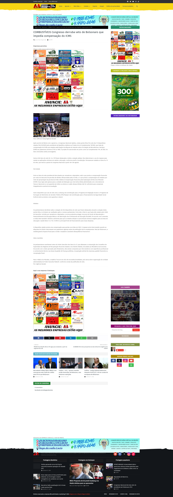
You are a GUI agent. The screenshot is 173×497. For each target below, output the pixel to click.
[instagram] (136, 1)
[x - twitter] (130, 1)
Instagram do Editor (134, 494)
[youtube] (133, 1)
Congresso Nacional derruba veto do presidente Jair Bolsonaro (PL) (124, 316)
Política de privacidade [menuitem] (113, 6)
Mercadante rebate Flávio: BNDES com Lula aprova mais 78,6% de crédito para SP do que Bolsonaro (44, 372)
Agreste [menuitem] (67, 6)
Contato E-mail (124, 494)
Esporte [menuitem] (95, 6)
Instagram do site (113, 494)
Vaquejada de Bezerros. (120, 306)
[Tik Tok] (137, 360)
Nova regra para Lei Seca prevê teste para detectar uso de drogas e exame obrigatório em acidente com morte (53, 477)
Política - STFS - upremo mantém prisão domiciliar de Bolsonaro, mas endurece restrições (70, 372)
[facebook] (127, 1)
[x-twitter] (119, 360)
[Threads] (113, 365)
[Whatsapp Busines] (137, 365)
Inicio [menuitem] (60, 6)
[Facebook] (125, 365)
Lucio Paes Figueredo (40, 39)
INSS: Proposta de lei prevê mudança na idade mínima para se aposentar (84, 482)
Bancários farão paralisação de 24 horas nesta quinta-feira (53, 486)
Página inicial (38, 27)
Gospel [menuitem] (102, 6)
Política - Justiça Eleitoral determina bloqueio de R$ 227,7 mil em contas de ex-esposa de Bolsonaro (96, 372)
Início (45, 1)
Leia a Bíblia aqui (53, 1)
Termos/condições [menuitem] (128, 6)
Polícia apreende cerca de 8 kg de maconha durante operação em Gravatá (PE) (53, 466)
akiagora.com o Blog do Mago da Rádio (79, 494)
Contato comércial (37, 1)
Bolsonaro (44, 27)
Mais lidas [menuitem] (77, 6)
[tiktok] (138, 1)
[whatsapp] (131, 365)
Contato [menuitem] (86, 6)
